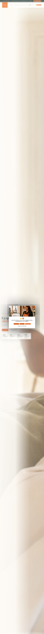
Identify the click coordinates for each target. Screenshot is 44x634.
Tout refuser (22, 323)
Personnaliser (27, 323)
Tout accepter (16, 323)
